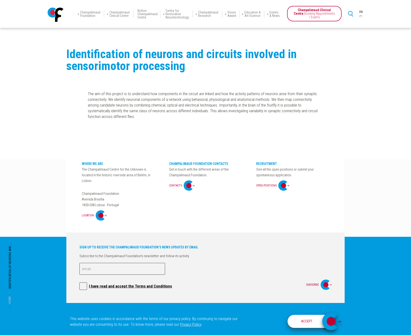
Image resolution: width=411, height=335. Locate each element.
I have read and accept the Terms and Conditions (130, 286)
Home (9, 300)
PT (360, 16)
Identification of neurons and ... (9, 266)
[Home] (56, 15)
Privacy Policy (190, 324)
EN (361, 12)
